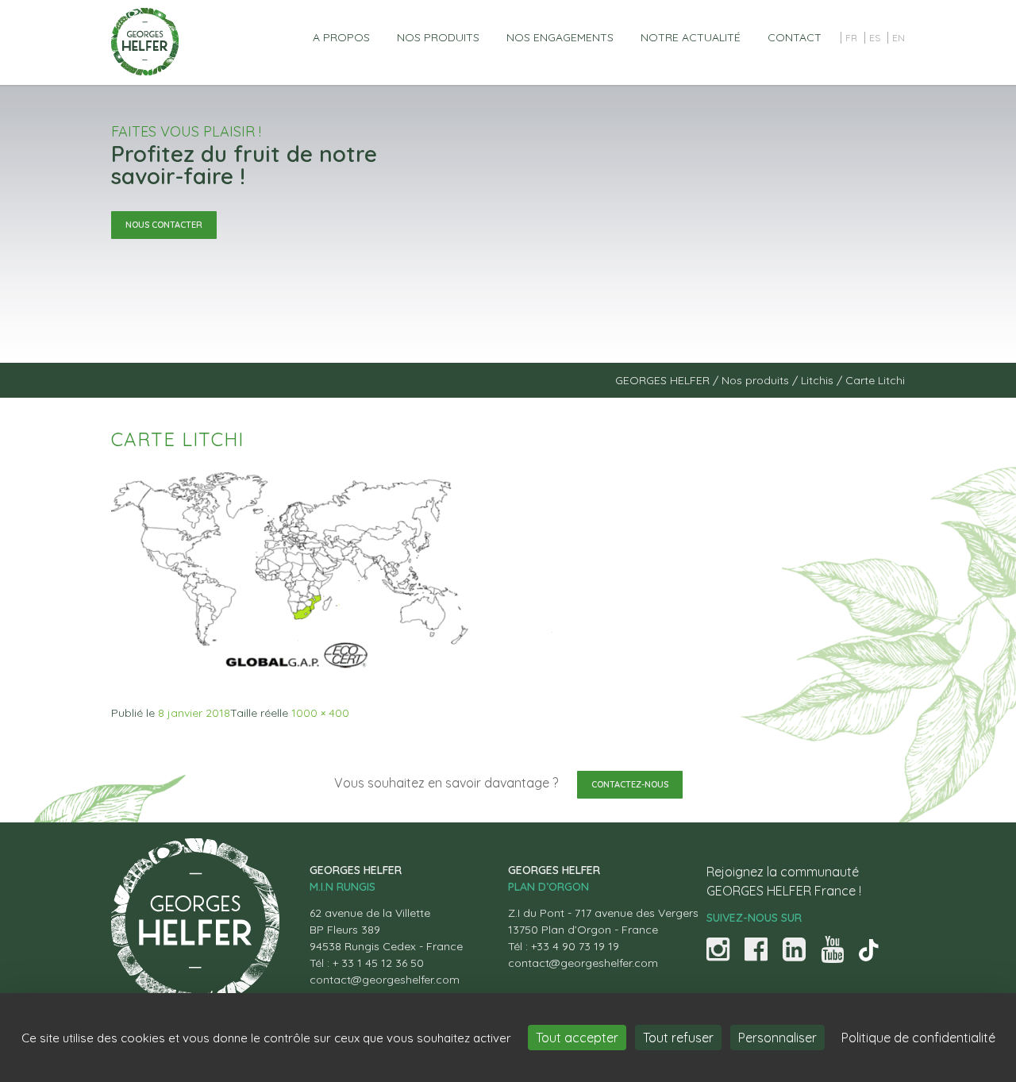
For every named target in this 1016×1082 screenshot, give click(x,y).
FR (851, 38)
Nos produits (438, 37)
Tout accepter (577, 1037)
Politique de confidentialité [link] (918, 1037)
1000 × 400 (320, 713)
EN (898, 38)
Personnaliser (777, 1037)
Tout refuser (678, 1037)
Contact (795, 37)
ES (874, 38)
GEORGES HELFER (662, 380)
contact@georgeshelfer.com (385, 979)
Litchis (817, 380)
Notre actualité (691, 37)
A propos (341, 37)
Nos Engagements (560, 37)
